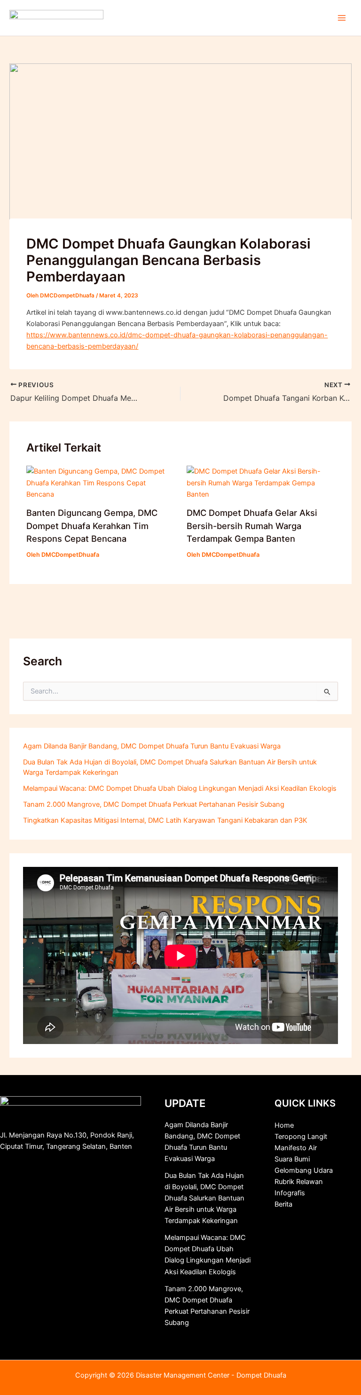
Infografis (290, 1193)
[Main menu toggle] (342, 18)
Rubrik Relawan (299, 1181)
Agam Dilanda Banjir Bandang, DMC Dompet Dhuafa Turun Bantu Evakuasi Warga (152, 746)
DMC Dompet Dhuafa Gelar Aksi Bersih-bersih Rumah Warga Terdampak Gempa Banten (252, 525)
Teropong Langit (301, 1136)
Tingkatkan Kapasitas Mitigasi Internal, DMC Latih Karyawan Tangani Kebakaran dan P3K (165, 820)
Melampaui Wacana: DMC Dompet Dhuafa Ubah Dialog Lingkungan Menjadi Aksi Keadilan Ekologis (180, 788)
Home (284, 1125)
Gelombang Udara (304, 1170)
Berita (283, 1204)
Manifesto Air (296, 1148)
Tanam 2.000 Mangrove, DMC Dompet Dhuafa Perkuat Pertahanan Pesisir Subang (153, 804)
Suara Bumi (292, 1159)
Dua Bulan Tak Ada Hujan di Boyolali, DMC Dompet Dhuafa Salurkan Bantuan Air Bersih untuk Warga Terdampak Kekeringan (204, 1198)
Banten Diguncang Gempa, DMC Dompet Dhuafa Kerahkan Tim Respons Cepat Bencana (91, 525)
